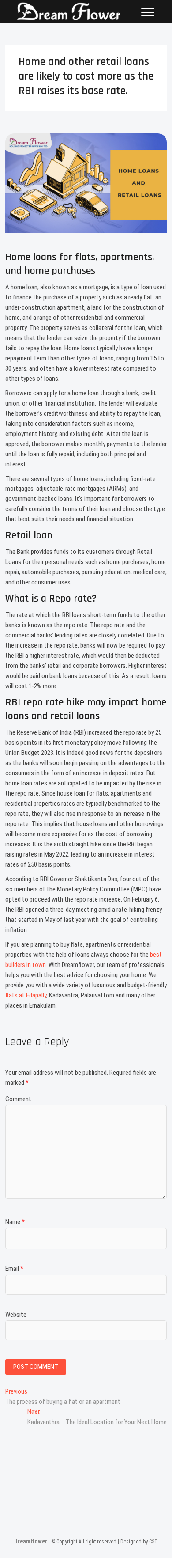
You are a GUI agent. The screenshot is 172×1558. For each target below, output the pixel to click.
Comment (18, 1099)
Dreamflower (30, 1541)
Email (14, 1269)
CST (153, 1542)
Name (15, 1222)
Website (15, 1315)
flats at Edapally (25, 995)
